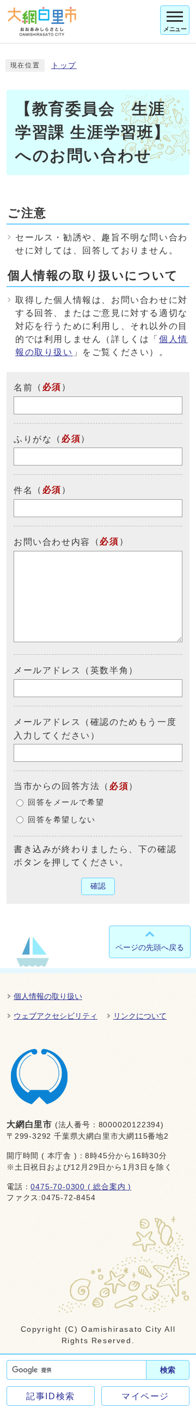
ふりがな (33, 438)
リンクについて (140, 1015)
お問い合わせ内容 (52, 542)
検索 (167, 1369)
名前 (23, 387)
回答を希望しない (62, 820)
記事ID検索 (50, 1396)
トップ (64, 65)
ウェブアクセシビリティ (55, 1015)
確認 (98, 886)
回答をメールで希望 (66, 802)
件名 (23, 490)
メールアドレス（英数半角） (76, 670)
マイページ (145, 1396)
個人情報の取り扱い (48, 996)
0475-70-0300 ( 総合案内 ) (80, 1187)
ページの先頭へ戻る (149, 947)
